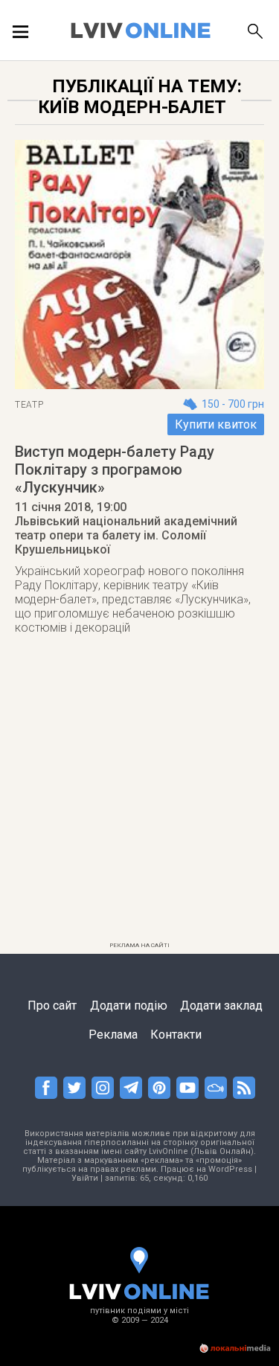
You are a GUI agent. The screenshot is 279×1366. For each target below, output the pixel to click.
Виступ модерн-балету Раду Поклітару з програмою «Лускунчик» (114, 469)
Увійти (84, 1178)
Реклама (113, 1034)
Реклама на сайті (139, 945)
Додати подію (128, 1005)
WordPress (230, 1169)
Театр (29, 405)
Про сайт (52, 1005)
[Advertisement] (139, 796)
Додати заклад (221, 1005)
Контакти (176, 1034)
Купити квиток (216, 424)
